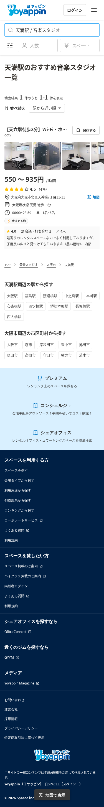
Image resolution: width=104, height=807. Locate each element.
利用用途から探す (17, 490)
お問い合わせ (14, 699)
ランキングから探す (19, 510)
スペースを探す (16, 470)
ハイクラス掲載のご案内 (22, 576)
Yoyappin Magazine (19, 683)
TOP (7, 264)
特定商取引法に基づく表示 (24, 737)
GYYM (9, 657)
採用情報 (11, 718)
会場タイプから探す (19, 480)
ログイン (75, 10)
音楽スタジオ (28, 264)
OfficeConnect (15, 631)
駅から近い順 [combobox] (44, 108)
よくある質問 (14, 530)
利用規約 (11, 540)
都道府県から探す (17, 500)
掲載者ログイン (16, 586)
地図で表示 (55, 795)
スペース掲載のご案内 (21, 566)
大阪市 (51, 264)
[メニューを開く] (94, 10)
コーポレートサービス (21, 520)
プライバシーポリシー (21, 728)
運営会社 (11, 709)
